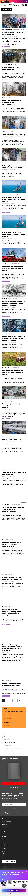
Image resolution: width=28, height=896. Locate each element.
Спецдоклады (5, 845)
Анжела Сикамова (7, 738)
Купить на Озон (14, 890)
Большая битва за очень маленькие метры (13, 711)
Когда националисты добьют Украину (12, 717)
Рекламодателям (6, 865)
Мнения (4, 833)
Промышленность (8, 436)
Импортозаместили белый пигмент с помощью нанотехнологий (11, 544)
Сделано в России (16, 29)
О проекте (4, 851)
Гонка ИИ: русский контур (10, 742)
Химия (3, 539)
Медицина (4, 469)
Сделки (14, 64)
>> (19, 700)
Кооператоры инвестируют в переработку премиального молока (12, 406)
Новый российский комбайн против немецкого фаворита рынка (12, 268)
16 (15, 700)
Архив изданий (5, 841)
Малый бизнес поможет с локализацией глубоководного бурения (13, 199)
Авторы (4, 855)
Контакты (4, 857)
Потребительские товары (7, 29)
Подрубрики (5, 827)
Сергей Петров (6, 724)
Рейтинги (4, 843)
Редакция (4, 853)
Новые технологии (10, 469)
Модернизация (7, 97)
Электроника (4, 298)
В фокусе (6, 606)
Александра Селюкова (7, 712)
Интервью (4, 831)
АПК (3, 97)
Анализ (6, 708)
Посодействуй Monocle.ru (8, 867)
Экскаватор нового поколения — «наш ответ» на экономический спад (13, 509)
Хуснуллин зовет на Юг (9, 722)
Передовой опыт (13, 194)
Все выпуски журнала (7, 839)
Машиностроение (5, 194)
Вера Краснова (14, 36)
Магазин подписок (10, 861)
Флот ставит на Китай (9, 736)
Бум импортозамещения (9, 131)
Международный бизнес (12, 298)
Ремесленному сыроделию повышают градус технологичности (12, 102)
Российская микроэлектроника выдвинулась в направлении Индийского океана (13, 303)
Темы (3, 829)
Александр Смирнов (7, 718)
